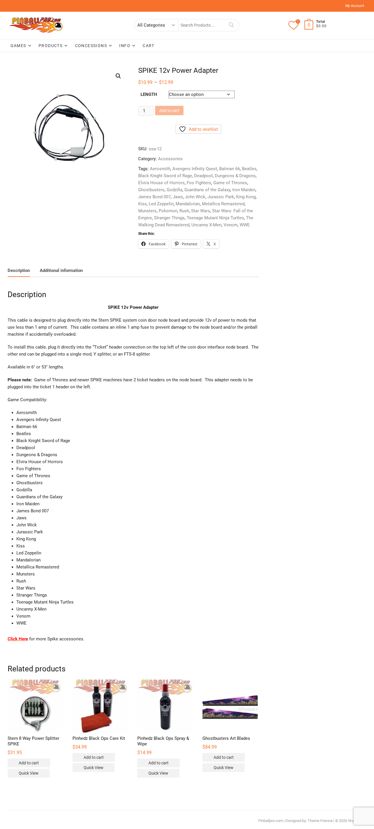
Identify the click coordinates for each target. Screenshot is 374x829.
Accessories (170, 158)
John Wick (195, 196)
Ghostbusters (151, 189)
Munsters (147, 210)
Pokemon (168, 210)
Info (124, 45)
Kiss (142, 203)
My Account (354, 6)
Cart (148, 45)
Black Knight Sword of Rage (165, 175)
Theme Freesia (320, 820)
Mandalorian (188, 203)
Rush (184, 210)
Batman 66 (229, 168)
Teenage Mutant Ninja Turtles (215, 217)
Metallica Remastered (223, 203)
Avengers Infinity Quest (194, 168)
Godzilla (174, 189)
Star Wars (200, 210)
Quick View (29, 773)
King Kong (246, 196)
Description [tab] (19, 270)
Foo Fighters (199, 182)
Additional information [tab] (61, 270)
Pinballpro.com (270, 820)
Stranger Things (169, 217)
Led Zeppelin (161, 203)
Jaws (178, 196)
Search (231, 25)
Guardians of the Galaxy (207, 189)
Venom (231, 224)
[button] (118, 76)
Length (149, 94)
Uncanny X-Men (206, 224)
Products (51, 45)
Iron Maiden (243, 189)
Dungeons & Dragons (235, 175)
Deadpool (203, 175)
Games (18, 45)
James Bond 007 (154, 196)
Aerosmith (160, 168)
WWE (245, 224)
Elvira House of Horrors (161, 182)
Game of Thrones (230, 182)
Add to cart (169, 110)
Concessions (91, 45)
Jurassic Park (220, 196)
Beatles (249, 168)
